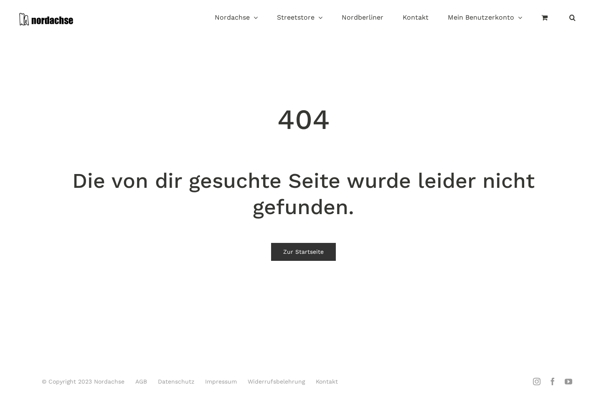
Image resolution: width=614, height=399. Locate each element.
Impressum (221, 381)
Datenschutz (176, 381)
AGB (141, 381)
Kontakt (327, 381)
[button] (572, 18)
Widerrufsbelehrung (276, 381)
